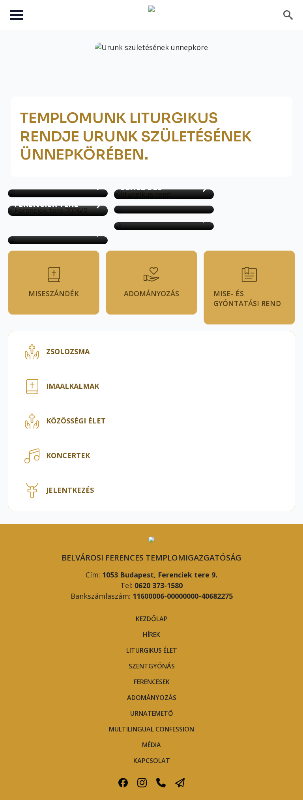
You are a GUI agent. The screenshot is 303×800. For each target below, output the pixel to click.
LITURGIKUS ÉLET (151, 650)
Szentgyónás (152, 666)
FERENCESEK (152, 682)
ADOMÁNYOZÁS (151, 697)
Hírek (151, 634)
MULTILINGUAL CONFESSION (151, 729)
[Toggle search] (288, 15)
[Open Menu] (16, 15)
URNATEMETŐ (151, 713)
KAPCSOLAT (151, 760)
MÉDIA (151, 745)
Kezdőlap (152, 619)
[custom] (123, 782)
